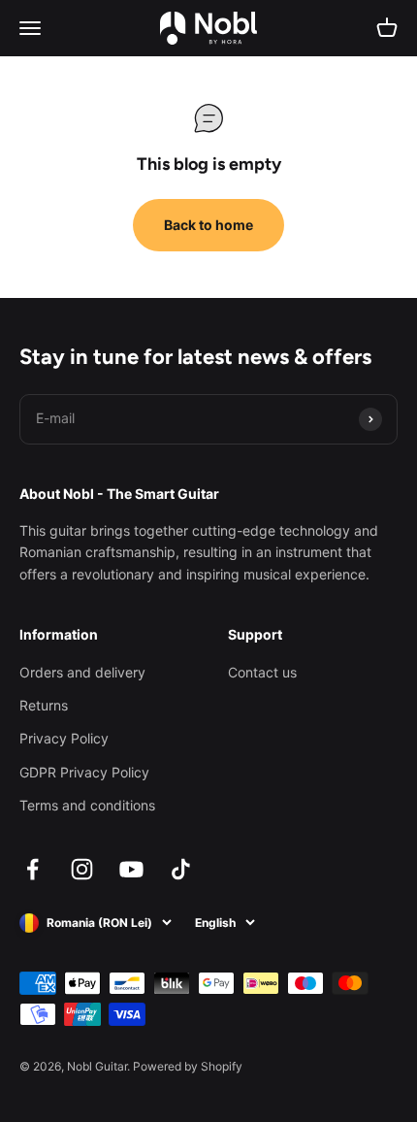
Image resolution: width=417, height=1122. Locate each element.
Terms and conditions (87, 805)
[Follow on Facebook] (32, 869)
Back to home (208, 224)
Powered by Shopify (187, 1066)
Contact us (262, 672)
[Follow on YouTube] (131, 869)
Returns (43, 705)
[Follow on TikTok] (181, 869)
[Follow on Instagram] (82, 869)
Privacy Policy (64, 738)
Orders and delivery (82, 672)
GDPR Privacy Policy (84, 772)
